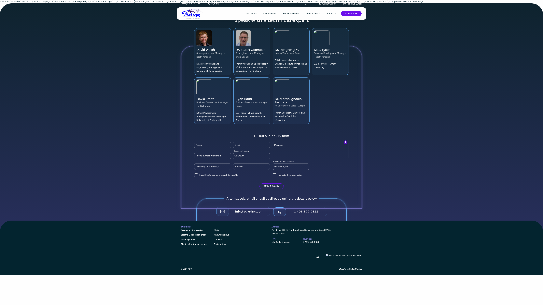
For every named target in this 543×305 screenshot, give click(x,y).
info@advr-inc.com (191, 4)
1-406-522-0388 (311, 242)
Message (278, 145)
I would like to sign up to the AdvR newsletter (219, 175)
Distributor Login (352, 4)
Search (215, 4)
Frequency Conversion (192, 230)
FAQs (216, 230)
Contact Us (351, 13)
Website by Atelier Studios (350, 269)
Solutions (251, 13)
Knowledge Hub (291, 13)
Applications (269, 13)
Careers (218, 239)
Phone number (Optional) (208, 156)
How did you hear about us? (283, 162)
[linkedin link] (317, 257)
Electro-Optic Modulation (193, 235)
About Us (331, 13)
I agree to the (290, 175)
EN (306, 4)
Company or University (207, 166)
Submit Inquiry (271, 186)
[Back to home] (192, 13)
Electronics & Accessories (194, 244)
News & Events (313, 13)
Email (237, 145)
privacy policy (296, 175)
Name (199, 145)
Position (239, 166)
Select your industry (241, 151)
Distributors (220, 244)
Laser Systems (188, 239)
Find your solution (326, 4)
